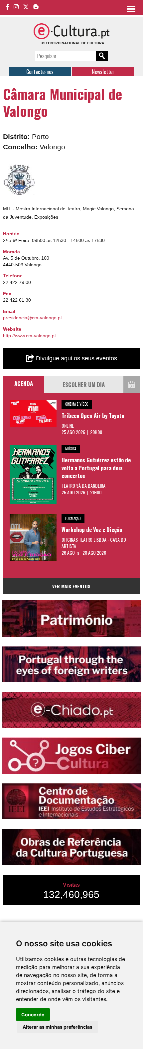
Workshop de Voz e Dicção (92, 529)
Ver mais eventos (71, 586)
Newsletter (103, 72)
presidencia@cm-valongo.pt (32, 317)
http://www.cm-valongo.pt (29, 335)
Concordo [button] (33, 1014)
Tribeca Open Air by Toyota (93, 415)
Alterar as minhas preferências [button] (57, 1027)
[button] (30, 170)
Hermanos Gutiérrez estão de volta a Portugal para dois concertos (96, 468)
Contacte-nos (40, 72)
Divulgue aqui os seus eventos (75, 358)
